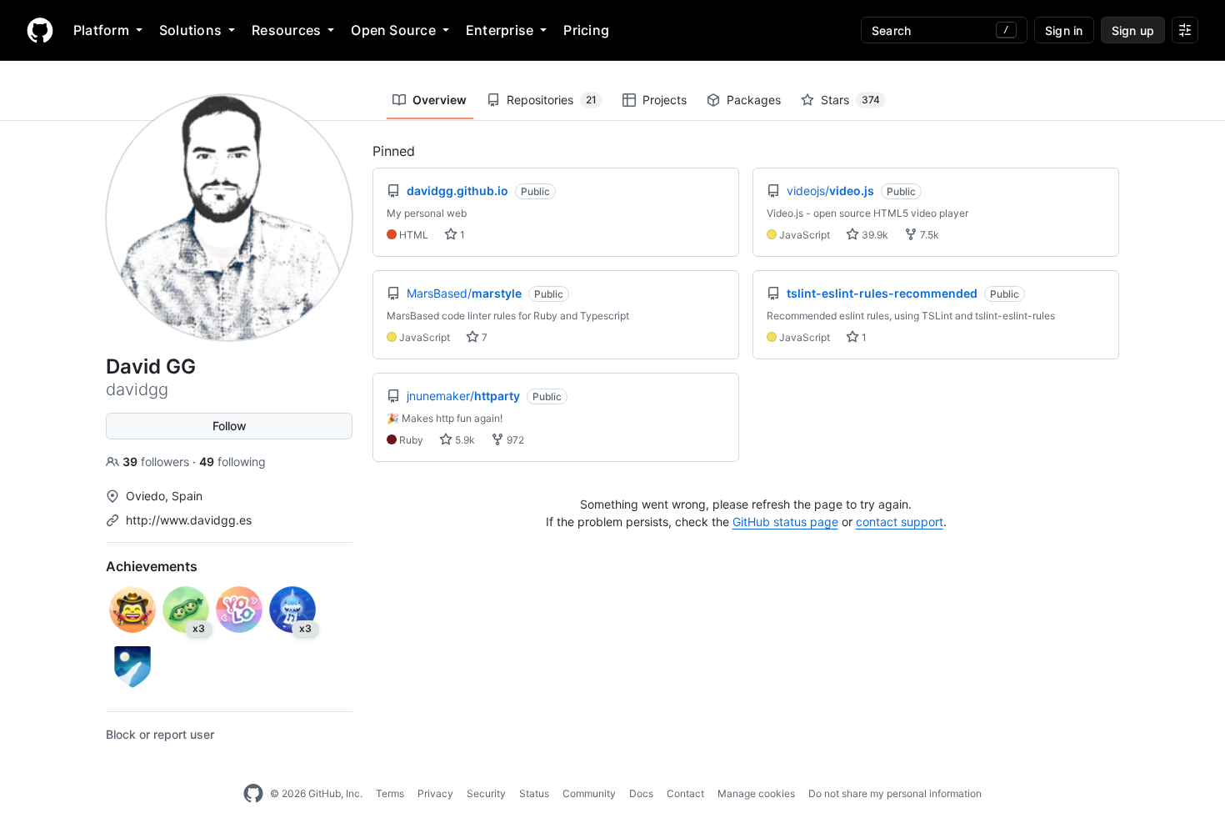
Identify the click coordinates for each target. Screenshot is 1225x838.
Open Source (393, 30)
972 (514, 440)
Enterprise (499, 30)
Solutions (190, 30)
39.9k (873, 234)
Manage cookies (756, 793)
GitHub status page (785, 521)
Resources (286, 30)
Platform (101, 30)
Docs (641, 793)
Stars (850, 100)
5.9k (463, 440)
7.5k (928, 234)
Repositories (552, 100)
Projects (664, 100)
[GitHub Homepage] (253, 794)
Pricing (586, 30)
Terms (390, 793)
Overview (439, 100)
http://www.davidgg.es (189, 520)
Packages (754, 100)
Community (589, 793)
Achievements (152, 566)
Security (486, 793)
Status (534, 793)
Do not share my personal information (895, 793)
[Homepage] (40, 30)
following (232, 461)
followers (157, 461)
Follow (229, 426)
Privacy (435, 793)
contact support (899, 521)
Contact (685, 793)
